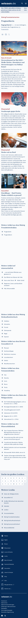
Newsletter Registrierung (7, 612)
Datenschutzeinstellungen (7, 604)
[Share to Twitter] (9, 34)
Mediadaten (4, 608)
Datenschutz (4, 602)
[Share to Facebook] (6, 34)
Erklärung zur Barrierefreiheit (8, 606)
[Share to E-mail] (2, 34)
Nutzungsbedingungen (6, 610)
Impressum (4, 601)
